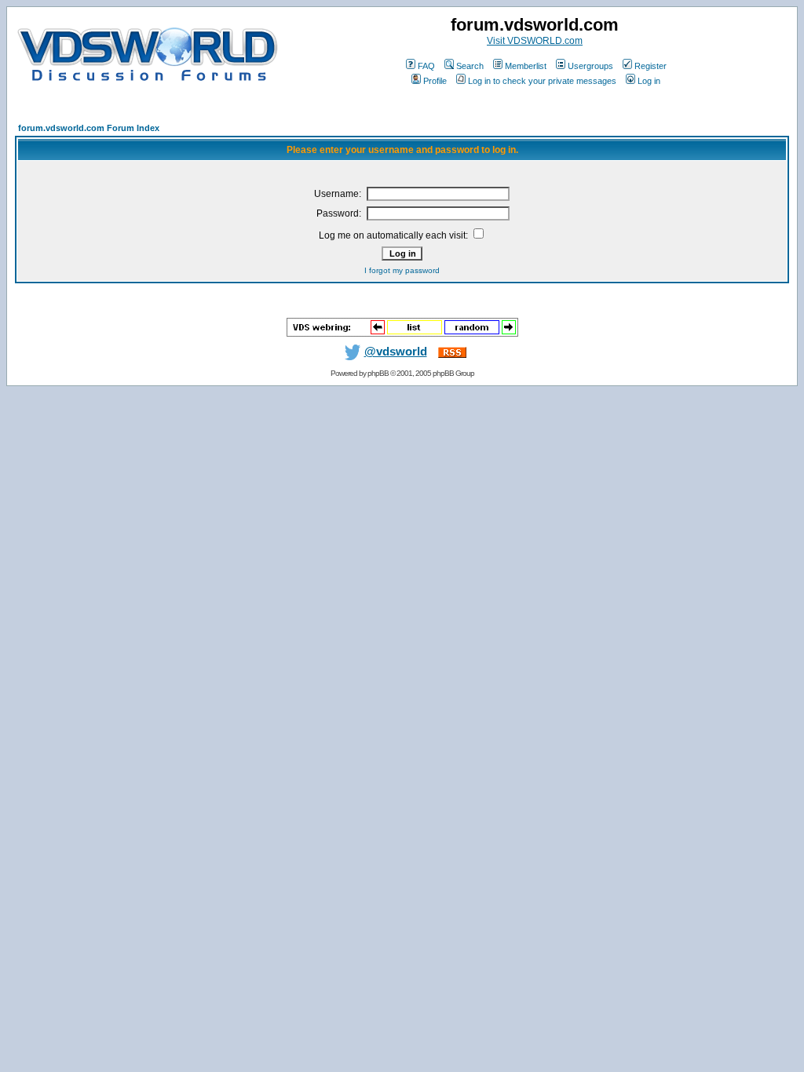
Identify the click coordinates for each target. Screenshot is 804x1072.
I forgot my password (402, 270)
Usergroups (590, 66)
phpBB (378, 373)
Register (650, 66)
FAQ (426, 66)
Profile (435, 81)
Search (470, 66)
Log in (649, 81)
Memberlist (525, 66)
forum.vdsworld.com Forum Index (88, 128)
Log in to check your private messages (542, 81)
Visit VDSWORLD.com (535, 40)
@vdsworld (395, 351)
